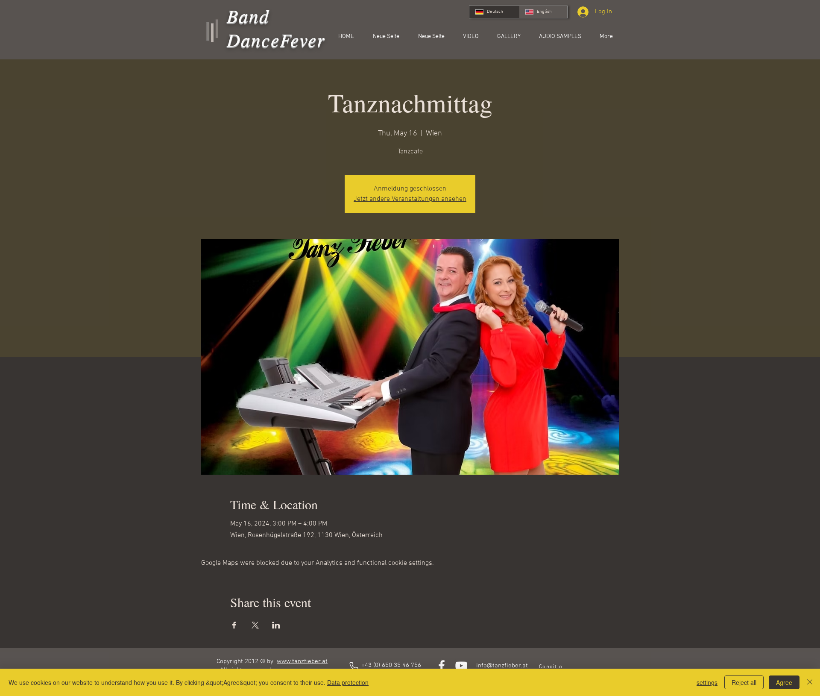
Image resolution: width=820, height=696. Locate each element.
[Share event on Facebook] (234, 625)
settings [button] (707, 682)
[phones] (354, 666)
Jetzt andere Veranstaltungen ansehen (410, 199)
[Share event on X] (255, 625)
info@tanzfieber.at (502, 666)
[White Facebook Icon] (441, 665)
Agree (784, 682)
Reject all (744, 682)
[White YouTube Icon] (461, 665)
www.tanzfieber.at (302, 661)
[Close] (810, 682)
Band (248, 15)
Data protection (348, 682)
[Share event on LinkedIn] (276, 625)
